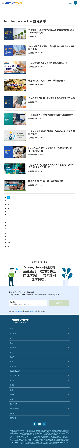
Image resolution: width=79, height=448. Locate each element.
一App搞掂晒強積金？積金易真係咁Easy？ (48, 63)
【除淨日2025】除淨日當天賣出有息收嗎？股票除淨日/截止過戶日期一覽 (51, 166)
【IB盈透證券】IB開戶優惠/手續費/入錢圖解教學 (50, 114)
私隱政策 (54, 444)
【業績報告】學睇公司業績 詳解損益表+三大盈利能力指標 (51, 132)
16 (9, 242)
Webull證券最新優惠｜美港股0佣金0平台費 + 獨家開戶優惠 (51, 47)
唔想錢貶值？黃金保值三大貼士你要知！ (46, 80)
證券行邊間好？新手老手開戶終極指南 (45, 181)
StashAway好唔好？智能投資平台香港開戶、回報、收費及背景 (50, 149)
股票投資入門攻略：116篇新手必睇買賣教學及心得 (51, 98)
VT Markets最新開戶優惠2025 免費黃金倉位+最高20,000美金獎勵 (51, 31)
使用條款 (47, 444)
